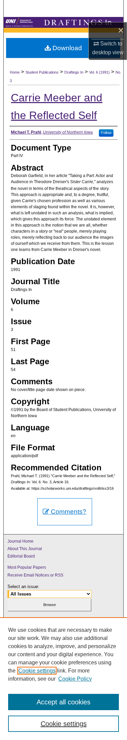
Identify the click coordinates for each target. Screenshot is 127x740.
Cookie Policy (75, 679)
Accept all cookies (63, 702)
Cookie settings (37, 671)
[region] (63, 678)
